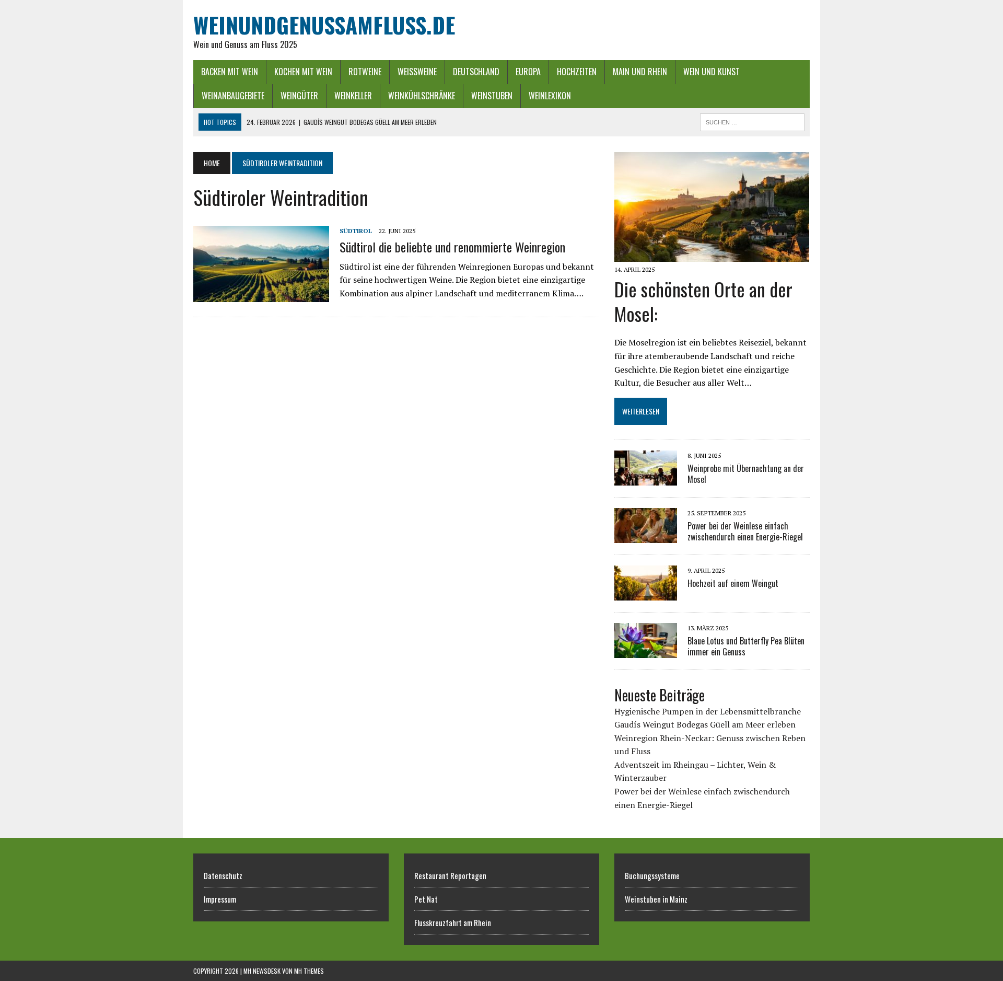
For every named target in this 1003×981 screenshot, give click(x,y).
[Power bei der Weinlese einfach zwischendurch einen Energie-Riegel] (645, 536)
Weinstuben (491, 95)
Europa (528, 71)
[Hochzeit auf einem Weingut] (645, 593)
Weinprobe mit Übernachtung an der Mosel (745, 474)
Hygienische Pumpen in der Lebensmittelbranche (707, 711)
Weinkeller (353, 95)
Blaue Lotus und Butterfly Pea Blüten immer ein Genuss (745, 646)
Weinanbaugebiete (233, 95)
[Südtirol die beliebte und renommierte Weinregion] (261, 295)
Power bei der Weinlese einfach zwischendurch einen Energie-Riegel (745, 531)
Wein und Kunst (711, 71)
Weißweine (417, 71)
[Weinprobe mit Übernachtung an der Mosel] (645, 478)
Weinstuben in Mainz (656, 899)
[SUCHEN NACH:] (752, 120)
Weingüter (299, 95)
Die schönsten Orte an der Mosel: (703, 301)
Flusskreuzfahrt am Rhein (452, 922)
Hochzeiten (577, 71)
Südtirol (356, 231)
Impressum (220, 899)
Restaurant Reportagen (450, 875)
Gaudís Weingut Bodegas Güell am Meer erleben (705, 724)
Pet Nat (426, 899)
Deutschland (476, 71)
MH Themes (309, 970)
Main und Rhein (640, 71)
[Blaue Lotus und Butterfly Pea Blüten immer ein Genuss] (645, 651)
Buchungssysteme (652, 875)
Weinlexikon (550, 95)
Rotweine (364, 71)
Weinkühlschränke (421, 95)
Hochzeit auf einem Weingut (732, 583)
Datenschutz (223, 875)
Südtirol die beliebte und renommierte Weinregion (452, 246)
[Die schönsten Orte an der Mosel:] (711, 254)
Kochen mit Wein (303, 71)
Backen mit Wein (229, 71)
